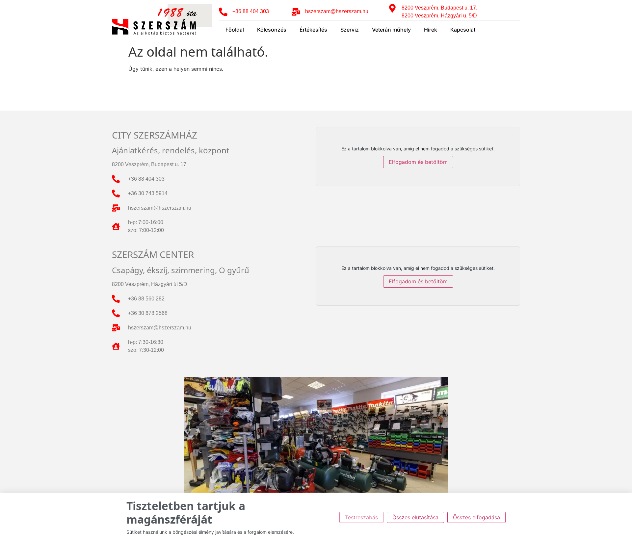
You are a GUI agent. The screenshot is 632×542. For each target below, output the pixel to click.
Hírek (430, 29)
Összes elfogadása (476, 517)
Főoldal (234, 29)
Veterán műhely (391, 29)
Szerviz (349, 29)
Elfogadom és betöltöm (418, 162)
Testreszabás (361, 517)
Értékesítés (313, 29)
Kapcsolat (462, 29)
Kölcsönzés (271, 29)
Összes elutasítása (415, 517)
